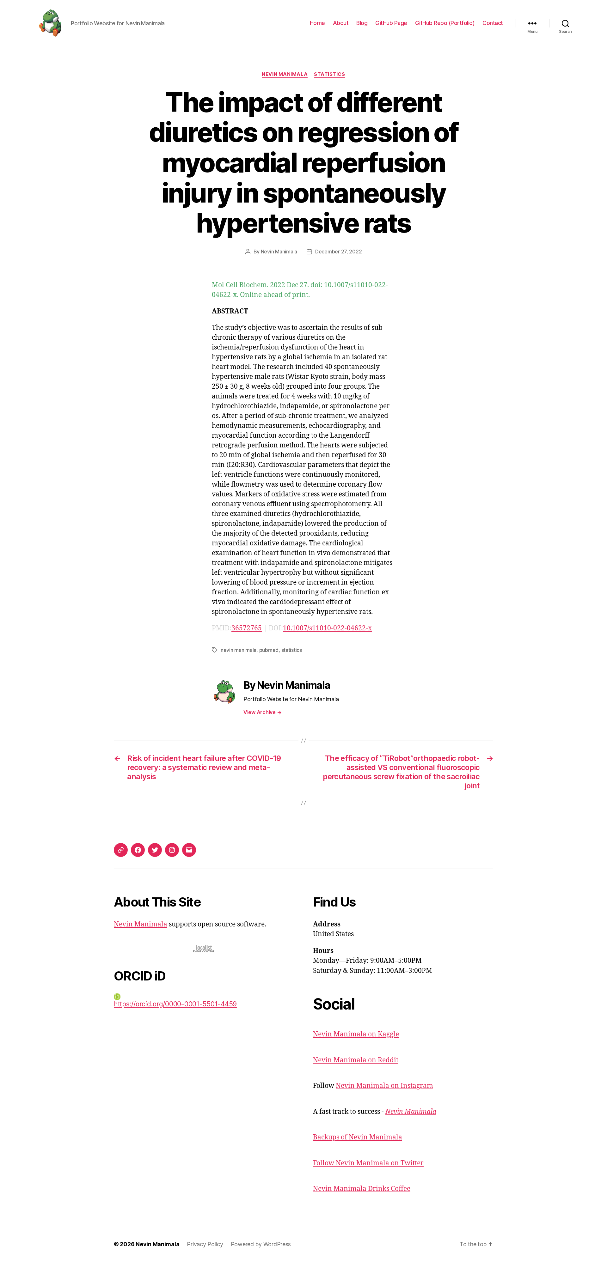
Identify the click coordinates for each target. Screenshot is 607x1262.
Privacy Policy (205, 1244)
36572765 (246, 628)
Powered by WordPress (261, 1244)
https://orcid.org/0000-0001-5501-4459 (175, 1004)
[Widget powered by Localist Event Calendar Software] (204, 948)
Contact (492, 23)
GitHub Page (391, 23)
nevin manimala (238, 650)
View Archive (262, 712)
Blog (361, 23)
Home (317, 23)
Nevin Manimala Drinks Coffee (361, 1189)
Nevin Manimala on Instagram (384, 1086)
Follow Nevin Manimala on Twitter (368, 1163)
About (341, 23)
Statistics (329, 74)
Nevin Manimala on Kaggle (356, 1034)
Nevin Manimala (285, 74)
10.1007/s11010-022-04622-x (327, 628)
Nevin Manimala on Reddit (355, 1060)
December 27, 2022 (338, 251)
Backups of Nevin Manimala (357, 1137)
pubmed (269, 650)
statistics (291, 650)
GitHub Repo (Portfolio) (445, 23)
